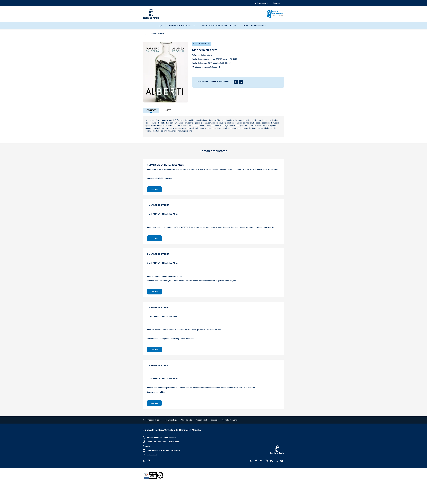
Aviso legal (172, 420)
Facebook (256, 461)
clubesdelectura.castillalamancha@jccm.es (163, 450)
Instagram (266, 461)
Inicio (161, 25)
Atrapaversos (204, 43)
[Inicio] (275, 14)
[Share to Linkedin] (241, 82)
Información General (180, 26)
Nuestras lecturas (254, 26)
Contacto (214, 420)
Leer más (156, 189)
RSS (276, 461)
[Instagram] (149, 461)
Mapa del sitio (186, 420)
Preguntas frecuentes (230, 420)
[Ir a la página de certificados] (157, 475)
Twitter (251, 461)
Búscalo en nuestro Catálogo (206, 67)
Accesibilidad (201, 420)
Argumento (151, 110)
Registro (276, 3)
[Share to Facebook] (236, 82)
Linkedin (271, 461)
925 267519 (152, 455)
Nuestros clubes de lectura (217, 26)
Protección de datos (153, 420)
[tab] (152, 110)
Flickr (261, 461)
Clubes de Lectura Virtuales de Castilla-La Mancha (172, 430)
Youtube (281, 461)
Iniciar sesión (262, 3)
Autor (168, 110)
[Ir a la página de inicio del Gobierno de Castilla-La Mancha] (151, 14)
